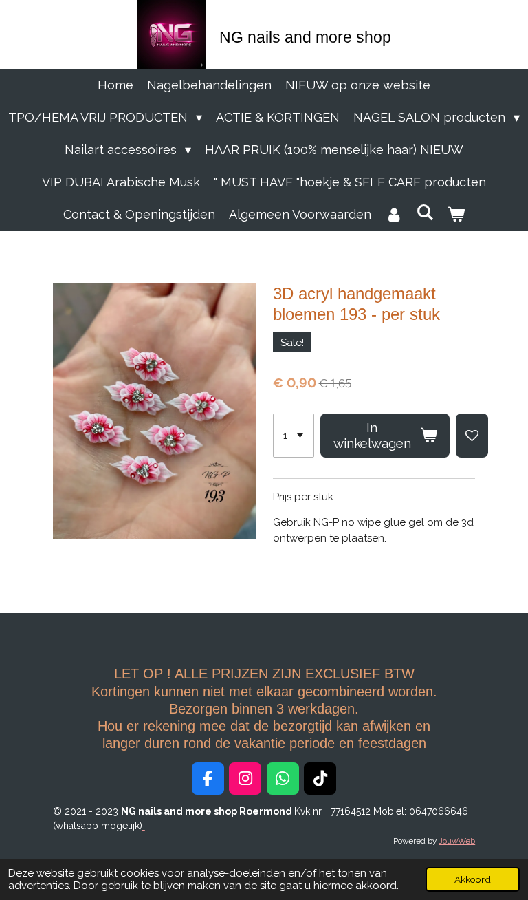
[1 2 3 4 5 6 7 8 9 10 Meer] (293, 436)
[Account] (393, 214)
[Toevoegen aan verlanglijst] (472, 436)
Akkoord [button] (472, 879)
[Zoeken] (424, 212)
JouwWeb (457, 841)
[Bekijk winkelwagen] (456, 214)
